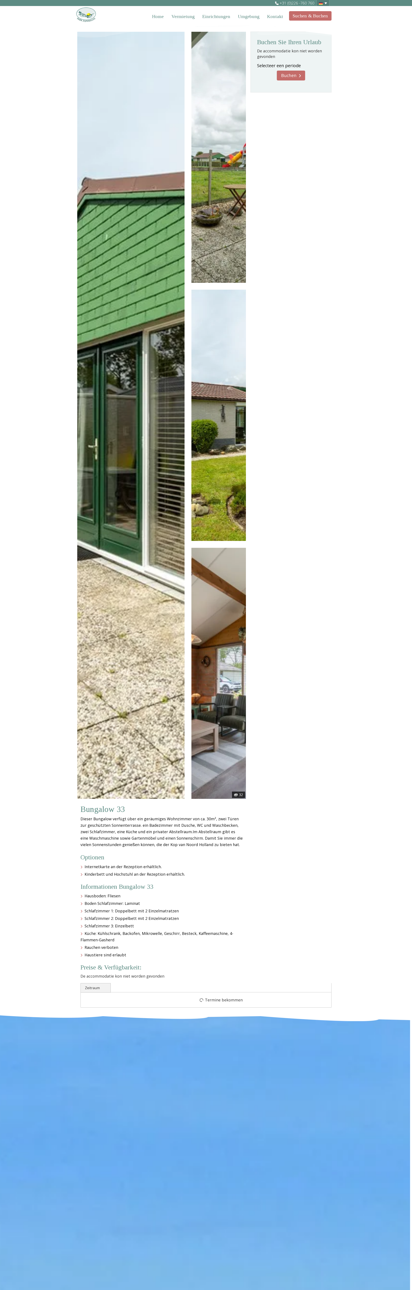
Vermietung (183, 16)
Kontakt (275, 16)
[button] (323, 3)
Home (158, 16)
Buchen (289, 75)
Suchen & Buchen (310, 15)
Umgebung (248, 16)
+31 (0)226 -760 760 (297, 3)
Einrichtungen (216, 16)
